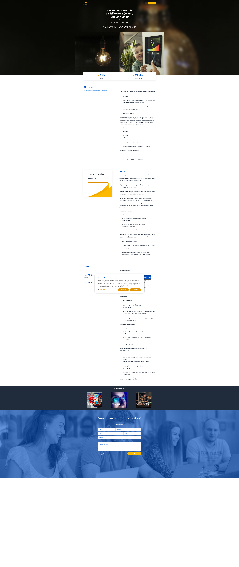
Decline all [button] (123, 289)
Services (118, 3)
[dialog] (119, 283)
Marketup (85, 3)
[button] (102, 289)
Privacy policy (120, 286)
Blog (122, 3)
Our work (113, 3)
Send (134, 453)
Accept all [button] (135, 289)
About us (107, 3)
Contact (127, 3)
